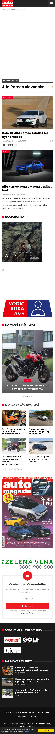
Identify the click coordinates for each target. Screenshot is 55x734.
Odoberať (29, 606)
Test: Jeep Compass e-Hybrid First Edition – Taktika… (30, 387)
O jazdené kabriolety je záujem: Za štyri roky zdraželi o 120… (32, 680)
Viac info (26, 732)
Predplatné (43, 712)
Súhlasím (46, 730)
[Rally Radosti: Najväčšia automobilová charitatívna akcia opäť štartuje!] (14, 418)
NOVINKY (6, 151)
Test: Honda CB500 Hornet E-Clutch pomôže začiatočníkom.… (32, 691)
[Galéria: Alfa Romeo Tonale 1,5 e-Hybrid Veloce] (27, 112)
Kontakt (33, 716)
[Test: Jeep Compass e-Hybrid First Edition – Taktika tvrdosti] (41, 446)
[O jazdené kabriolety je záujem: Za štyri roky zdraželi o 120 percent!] (41, 418)
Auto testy (7, 98)
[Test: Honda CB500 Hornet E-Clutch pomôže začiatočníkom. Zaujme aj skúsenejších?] (14, 446)
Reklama (21, 716)
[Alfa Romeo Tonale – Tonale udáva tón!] (27, 166)
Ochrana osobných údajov (20, 712)
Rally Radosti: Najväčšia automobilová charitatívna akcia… (32, 668)
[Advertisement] (27, 39)
